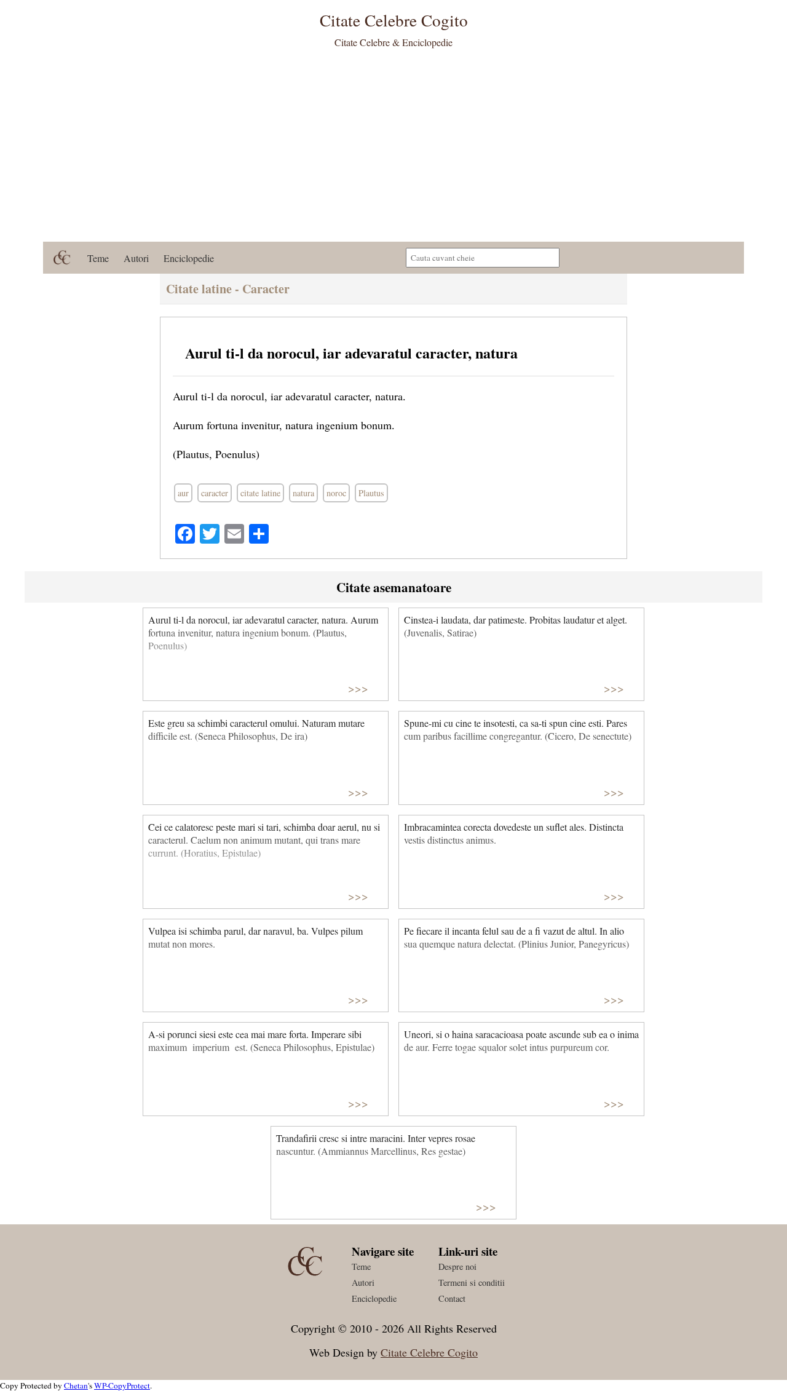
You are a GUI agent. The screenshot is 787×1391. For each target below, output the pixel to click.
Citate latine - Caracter (228, 289)
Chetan (76, 1385)
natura (303, 493)
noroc (336, 493)
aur (183, 493)
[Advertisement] (393, 149)
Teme (98, 258)
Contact (451, 1298)
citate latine (260, 493)
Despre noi (457, 1266)
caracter (214, 493)
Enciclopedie (189, 258)
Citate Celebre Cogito (429, 1352)
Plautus (371, 493)
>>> (358, 688)
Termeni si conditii (471, 1282)
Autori (136, 258)
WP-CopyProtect (122, 1385)
